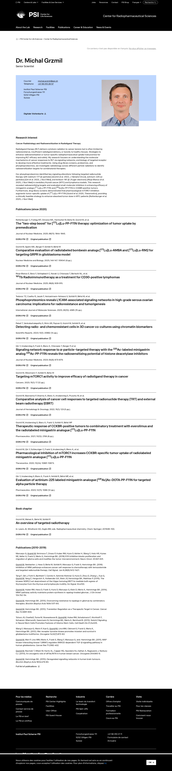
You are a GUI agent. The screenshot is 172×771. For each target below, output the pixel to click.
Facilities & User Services (52, 2)
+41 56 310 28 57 (46, 84)
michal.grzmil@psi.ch (48, 81)
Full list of (26, 666)
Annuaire (112, 741)
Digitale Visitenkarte (33, 114)
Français (135, 2)
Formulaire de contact (118, 737)
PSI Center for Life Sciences (31, 39)
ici (105, 763)
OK (150, 762)
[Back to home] (34, 14)
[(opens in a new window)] (41, 238)
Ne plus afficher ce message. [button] (142, 48)
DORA (21, 239)
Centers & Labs (30, 2)
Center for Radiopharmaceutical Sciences (129, 16)
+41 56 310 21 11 (115, 734)
